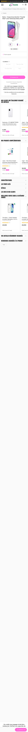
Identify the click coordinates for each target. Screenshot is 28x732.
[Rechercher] (25, 8)
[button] (20, 45)
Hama (4, 244)
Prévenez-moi (14, 77)
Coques (4, 13)
